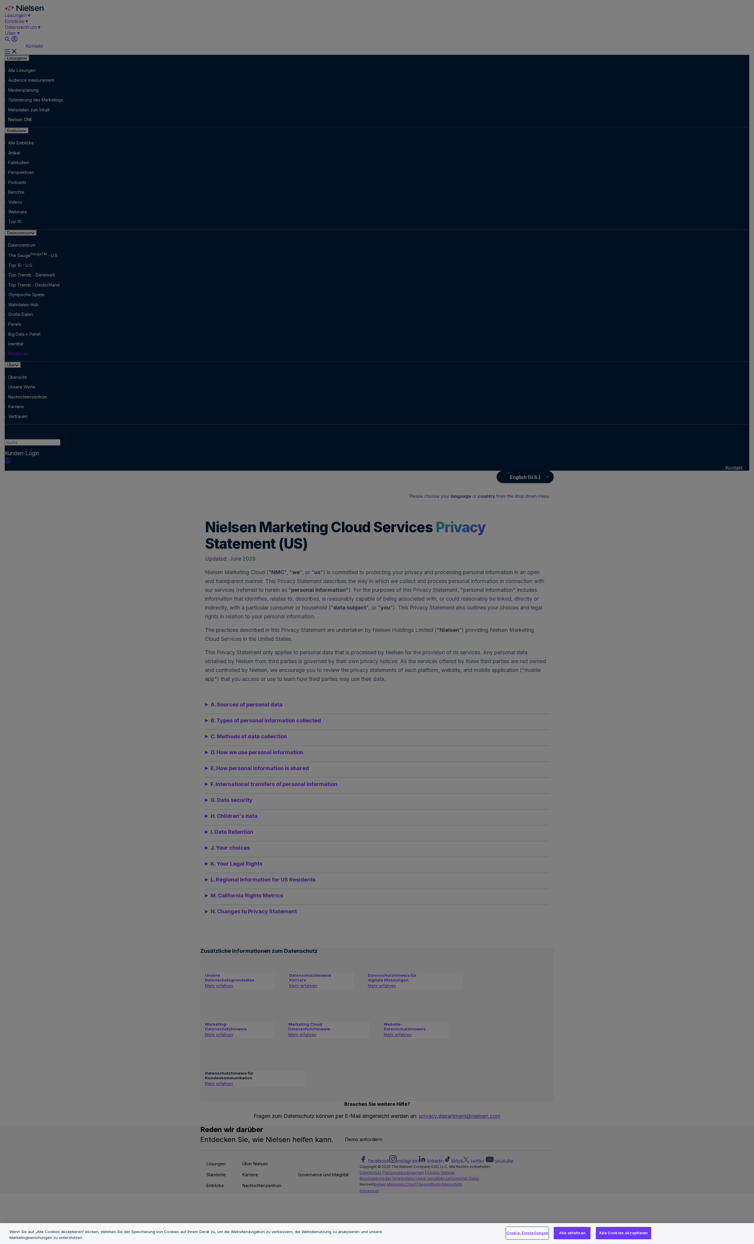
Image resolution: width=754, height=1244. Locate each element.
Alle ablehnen (572, 1232)
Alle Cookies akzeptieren (623, 1232)
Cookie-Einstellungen (527, 1232)
